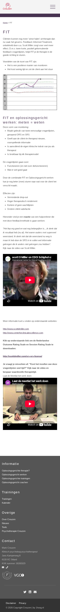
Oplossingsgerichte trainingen (16, 478)
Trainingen (7, 499)
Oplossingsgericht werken (14, 474)
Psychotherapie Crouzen (13, 531)
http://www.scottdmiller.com (16, 329)
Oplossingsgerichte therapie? (16, 470)
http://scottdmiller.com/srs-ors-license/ (22, 356)
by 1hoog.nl (38, 607)
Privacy (22, 603)
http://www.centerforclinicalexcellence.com (23, 333)
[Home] (7, 9)
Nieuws (5, 523)
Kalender (6, 503)
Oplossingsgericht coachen (15, 482)
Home (5, 23)
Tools (4, 527)
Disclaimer (11, 603)
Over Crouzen (8, 519)
